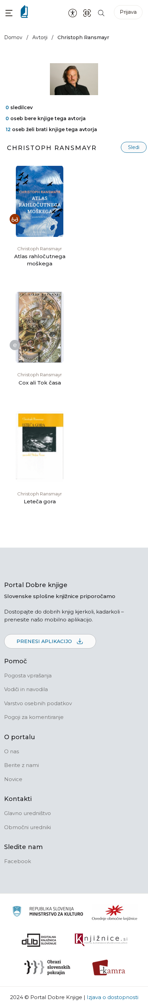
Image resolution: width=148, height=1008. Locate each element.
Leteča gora (40, 501)
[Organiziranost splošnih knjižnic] (115, 912)
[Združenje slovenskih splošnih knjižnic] (101, 940)
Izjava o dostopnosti (112, 997)
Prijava (128, 12)
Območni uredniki (27, 827)
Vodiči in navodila (26, 689)
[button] (9, 13)
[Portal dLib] (39, 940)
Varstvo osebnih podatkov (38, 703)
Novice (13, 779)
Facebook (17, 861)
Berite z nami (21, 765)
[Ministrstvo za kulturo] (47, 912)
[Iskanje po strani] (101, 12)
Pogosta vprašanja (28, 675)
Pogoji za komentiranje (34, 717)
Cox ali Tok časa (40, 382)
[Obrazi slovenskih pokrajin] (47, 967)
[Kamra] (109, 967)
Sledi (133, 147)
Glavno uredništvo (27, 813)
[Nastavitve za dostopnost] (72, 12)
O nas (11, 751)
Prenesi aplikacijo (45, 641)
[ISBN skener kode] (87, 12)
